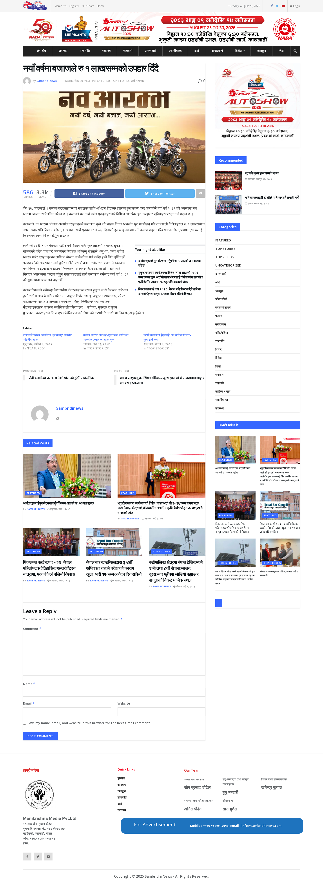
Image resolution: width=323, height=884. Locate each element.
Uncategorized (228, 265)
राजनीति (85, 51)
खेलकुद (261, 51)
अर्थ (196, 51)
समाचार (63, 51)
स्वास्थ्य (106, 51)
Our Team (88, 6)
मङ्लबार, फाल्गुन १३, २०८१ (259, 179)
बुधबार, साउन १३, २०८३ (258, 203)
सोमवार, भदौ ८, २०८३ (185, 586)
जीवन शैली (221, 299)
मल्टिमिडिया (221, 333)
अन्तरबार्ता (150, 51)
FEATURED (102, 81)
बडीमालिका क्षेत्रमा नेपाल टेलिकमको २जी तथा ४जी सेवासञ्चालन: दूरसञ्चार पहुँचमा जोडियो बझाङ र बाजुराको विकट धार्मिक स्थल (235, 577)
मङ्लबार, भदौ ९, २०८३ (59, 509)
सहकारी (127, 51)
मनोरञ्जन (220, 324)
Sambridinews (46, 81)
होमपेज (121, 778)
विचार (218, 349)
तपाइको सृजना (223, 307)
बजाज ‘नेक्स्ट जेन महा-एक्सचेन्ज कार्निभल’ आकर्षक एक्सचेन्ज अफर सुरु (106, 337)
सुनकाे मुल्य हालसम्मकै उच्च (262, 173)
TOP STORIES (120, 81)
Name (29, 684)
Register (74, 6)
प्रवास (218, 316)
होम (44, 51)
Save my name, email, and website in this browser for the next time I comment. (89, 723)
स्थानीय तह (175, 51)
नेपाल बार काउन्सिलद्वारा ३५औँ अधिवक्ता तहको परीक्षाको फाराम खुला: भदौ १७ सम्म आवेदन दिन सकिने (114, 568)
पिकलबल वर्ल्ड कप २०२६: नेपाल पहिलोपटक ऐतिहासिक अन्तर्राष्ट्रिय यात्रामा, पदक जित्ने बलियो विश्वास (49, 568)
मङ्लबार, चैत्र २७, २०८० (77, 81)
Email (29, 703)
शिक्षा (281, 51)
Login (296, 6)
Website (124, 703)
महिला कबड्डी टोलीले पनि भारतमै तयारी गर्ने (272, 197)
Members (60, 6)
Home (101, 6)
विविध (238, 51)
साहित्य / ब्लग (222, 391)
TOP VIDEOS (224, 257)
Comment (32, 628)
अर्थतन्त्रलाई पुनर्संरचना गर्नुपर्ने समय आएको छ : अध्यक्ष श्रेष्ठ (58, 503)
